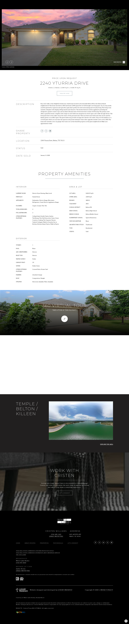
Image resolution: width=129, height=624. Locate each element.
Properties (44, 543)
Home (18, 543)
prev (7, 62)
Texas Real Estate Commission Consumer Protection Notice (35, 551)
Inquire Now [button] (64, 93)
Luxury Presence (65, 590)
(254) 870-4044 (21, 563)
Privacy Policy (106, 590)
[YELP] (107, 542)
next (11, 62)
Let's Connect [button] (64, 493)
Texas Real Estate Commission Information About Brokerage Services (38, 553)
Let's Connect (73, 543)
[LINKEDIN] (103, 542)
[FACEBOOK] (95, 542)
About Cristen (30, 543)
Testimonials (58, 543)
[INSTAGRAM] (99, 542)
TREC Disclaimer (21, 555)
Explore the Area (106, 444)
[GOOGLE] (111, 542)
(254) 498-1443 (56, 534)
